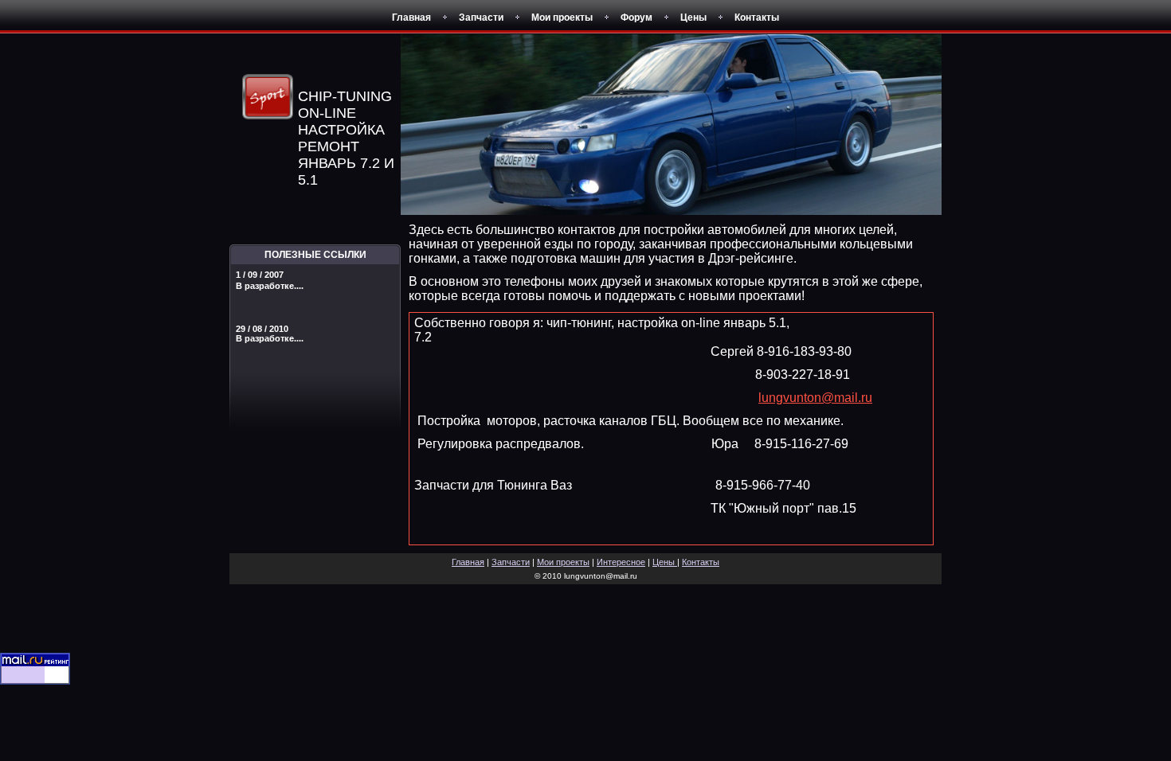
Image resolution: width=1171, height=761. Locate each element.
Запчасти (481, 17)
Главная (411, 17)
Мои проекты (562, 17)
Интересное (621, 562)
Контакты (756, 17)
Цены (693, 17)
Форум (636, 17)
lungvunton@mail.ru (815, 397)
